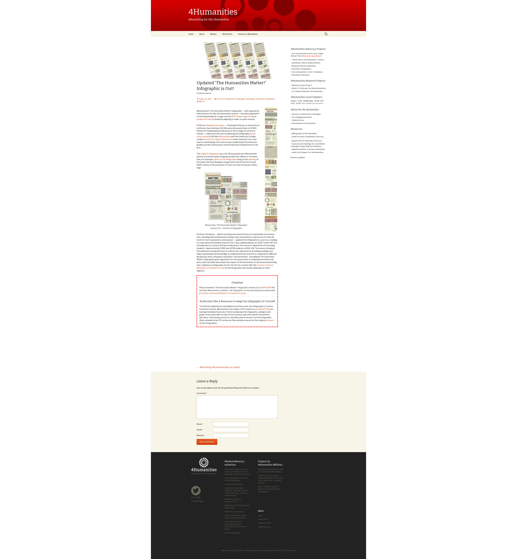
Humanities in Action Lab (234, 511)
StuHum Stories (264, 475)
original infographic (210, 153)
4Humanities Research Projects (308, 80)
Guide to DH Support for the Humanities (308, 152)
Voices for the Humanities (305, 109)
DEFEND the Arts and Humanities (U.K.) (233, 500)
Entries (195, 497)
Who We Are (227, 34)
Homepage (250, 99)
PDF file (235, 116)
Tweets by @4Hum (297, 157)
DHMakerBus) (276, 471)
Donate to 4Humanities (248, 34)
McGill (317, 101)
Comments (197, 501)
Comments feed (264, 523)
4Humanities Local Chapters (306, 97)
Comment (202, 393)
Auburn (293, 101)
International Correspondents (304, 123)
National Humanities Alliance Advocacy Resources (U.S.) (236, 516)
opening (252, 159)
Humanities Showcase (301, 75)
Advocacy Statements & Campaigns (230, 99)
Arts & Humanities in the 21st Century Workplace (236, 479)
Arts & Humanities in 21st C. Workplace (307, 72)
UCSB (298, 103)
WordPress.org (264, 527)
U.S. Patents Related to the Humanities (307, 91)
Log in (260, 515)
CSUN (300, 101)
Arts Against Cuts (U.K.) (234, 484)
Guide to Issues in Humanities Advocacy (308, 136)
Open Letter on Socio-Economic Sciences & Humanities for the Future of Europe (236, 525)
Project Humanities (232, 533)
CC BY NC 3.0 (284, 550)
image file (246, 116)
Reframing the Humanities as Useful (218, 367)
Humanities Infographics (265, 99)
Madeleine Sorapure (215, 125)
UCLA (293, 103)
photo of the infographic (225, 159)
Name (200, 424)
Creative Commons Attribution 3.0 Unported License (223, 293)
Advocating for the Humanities (203, 473)
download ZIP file (261, 309)
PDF (263, 287)
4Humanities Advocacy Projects (308, 48)
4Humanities (224, 136)
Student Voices (298, 120)
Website (200, 435)
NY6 (321, 101)
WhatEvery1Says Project (302, 85)
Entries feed (263, 519)
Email (200, 429)
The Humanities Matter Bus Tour (270, 469)
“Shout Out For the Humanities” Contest (308, 59)
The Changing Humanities (302, 117)
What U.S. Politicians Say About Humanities (309, 88)
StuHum (278, 480)
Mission (213, 34)
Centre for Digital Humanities (219, 139)
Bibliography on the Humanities (304, 133)
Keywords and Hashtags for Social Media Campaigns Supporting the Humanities (308, 145)
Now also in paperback (312, 56)
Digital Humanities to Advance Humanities (308, 149)
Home (190, 34)
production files (204, 119)
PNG (270, 287)
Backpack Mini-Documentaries (304, 66)
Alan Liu (202, 101)
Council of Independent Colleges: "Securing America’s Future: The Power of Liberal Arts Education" (237, 492)
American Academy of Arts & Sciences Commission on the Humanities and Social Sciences (237, 471)
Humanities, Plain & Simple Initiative (306, 63)
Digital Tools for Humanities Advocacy (307, 140)
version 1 (270, 320)
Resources (296, 128)
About (201, 34)
